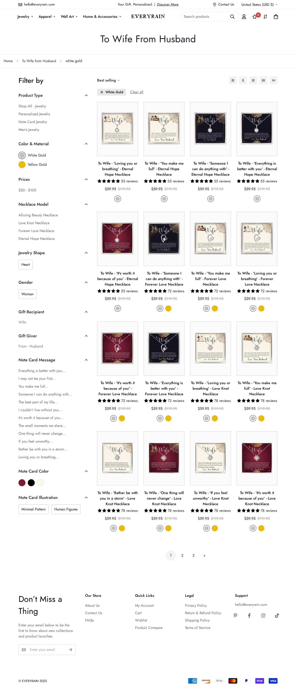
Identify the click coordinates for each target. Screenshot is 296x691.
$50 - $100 (27, 190)
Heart (26, 264)
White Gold (37, 155)
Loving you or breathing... (38, 457)
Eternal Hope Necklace (36, 238)
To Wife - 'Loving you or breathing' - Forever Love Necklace (257, 279)
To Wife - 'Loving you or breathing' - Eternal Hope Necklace (117, 169)
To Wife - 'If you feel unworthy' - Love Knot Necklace (210, 498)
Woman (28, 294)
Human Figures (65, 509)
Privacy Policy (196, 605)
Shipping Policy (197, 620)
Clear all (136, 92)
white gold (114, 92)
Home (8, 60)
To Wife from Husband (39, 60)
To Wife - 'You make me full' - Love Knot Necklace (257, 388)
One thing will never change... (42, 433)
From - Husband (30, 346)
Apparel (45, 16)
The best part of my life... (38, 402)
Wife (22, 322)
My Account (144, 605)
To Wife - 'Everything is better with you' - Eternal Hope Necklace (257, 169)
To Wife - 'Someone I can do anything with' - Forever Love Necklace (164, 279)
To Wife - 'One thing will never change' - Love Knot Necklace (164, 498)
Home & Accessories (100, 16)
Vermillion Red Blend (21, 482)
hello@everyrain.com (251, 604)
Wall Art (67, 16)
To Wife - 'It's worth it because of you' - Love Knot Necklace (257, 498)
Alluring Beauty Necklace (38, 215)
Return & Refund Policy (203, 613)
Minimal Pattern (34, 509)
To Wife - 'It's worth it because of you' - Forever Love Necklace (118, 388)
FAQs (89, 620)
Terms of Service (197, 627)
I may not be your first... (37, 378)
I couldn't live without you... (40, 410)
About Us (92, 605)
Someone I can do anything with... (45, 394)
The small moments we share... (42, 425)
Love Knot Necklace (33, 223)
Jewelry (23, 16)
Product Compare (149, 627)
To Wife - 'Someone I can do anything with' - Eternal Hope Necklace (210, 169)
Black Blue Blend (31, 482)
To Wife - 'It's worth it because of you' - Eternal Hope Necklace (117, 279)
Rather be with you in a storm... (42, 449)
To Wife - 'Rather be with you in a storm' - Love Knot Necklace (118, 498)
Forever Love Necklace (36, 230)
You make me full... (33, 386)
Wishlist (141, 620)
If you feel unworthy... (35, 441)
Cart (138, 613)
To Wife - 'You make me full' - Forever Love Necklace (210, 279)
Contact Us (93, 613)
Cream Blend (40, 482)
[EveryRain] (148, 16)
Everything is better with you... (41, 370)
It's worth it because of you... (41, 417)
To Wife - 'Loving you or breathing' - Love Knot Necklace (210, 388)
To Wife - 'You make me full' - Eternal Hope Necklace (164, 169)
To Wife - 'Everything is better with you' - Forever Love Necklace (164, 388)
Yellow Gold (37, 164)
